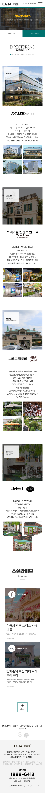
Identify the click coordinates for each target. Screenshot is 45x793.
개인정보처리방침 (26, 726)
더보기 (22, 709)
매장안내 (38, 726)
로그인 (25, 3)
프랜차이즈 (11, 33)
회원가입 (33, 3)
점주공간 (22, 729)
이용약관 (15, 726)
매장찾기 (17, 781)
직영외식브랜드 (34, 33)
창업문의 (27, 781)
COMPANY (5, 726)
